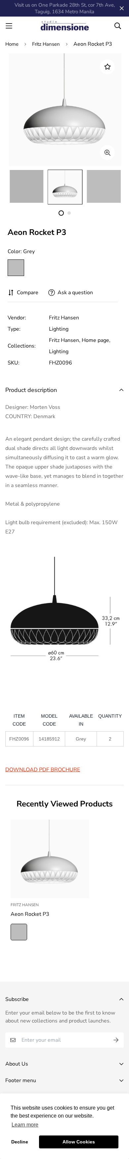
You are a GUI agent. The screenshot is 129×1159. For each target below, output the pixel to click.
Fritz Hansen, (64, 340)
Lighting (58, 329)
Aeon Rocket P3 (30, 914)
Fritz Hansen (46, 44)
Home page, (96, 340)
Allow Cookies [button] (79, 1141)
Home (12, 44)
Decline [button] (19, 1141)
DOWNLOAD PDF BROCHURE (42, 769)
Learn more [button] (25, 1125)
